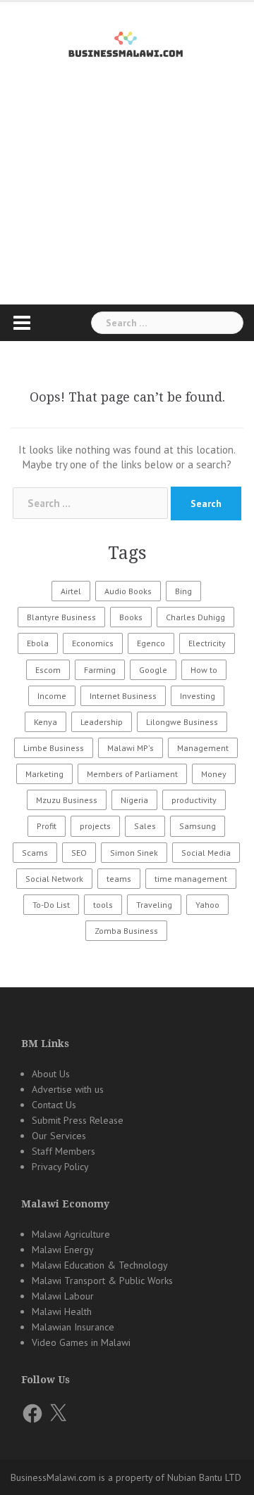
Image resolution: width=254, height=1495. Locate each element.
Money (213, 774)
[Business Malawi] (127, 42)
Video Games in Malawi (81, 1342)
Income (51, 696)
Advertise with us (68, 1089)
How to (203, 670)
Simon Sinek (134, 852)
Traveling (154, 904)
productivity (194, 800)
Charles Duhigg (195, 617)
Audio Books (128, 591)
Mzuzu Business (66, 800)
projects (95, 826)
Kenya (45, 722)
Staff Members (63, 1151)
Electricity (207, 643)
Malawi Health (62, 1311)
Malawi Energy (63, 1249)
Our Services (59, 1135)
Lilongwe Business (182, 722)
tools (103, 904)
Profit (46, 826)
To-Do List (51, 904)
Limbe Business (53, 748)
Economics (93, 643)
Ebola (38, 643)
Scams (35, 852)
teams (119, 878)
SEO (79, 852)
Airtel (71, 591)
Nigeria (134, 800)
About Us (51, 1073)
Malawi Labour (63, 1296)
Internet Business (123, 696)
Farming (100, 670)
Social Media (206, 852)
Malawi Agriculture (71, 1234)
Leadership (101, 722)
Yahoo (207, 904)
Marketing (44, 774)
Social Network (54, 878)
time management (191, 878)
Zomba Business (126, 930)
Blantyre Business (61, 617)
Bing (183, 591)
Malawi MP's (130, 748)
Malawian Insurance (73, 1327)
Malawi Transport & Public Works (102, 1280)
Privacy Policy (60, 1166)
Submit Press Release (77, 1120)
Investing (197, 696)
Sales (145, 826)
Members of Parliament (132, 774)
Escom (48, 670)
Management (203, 748)
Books (131, 617)
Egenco (151, 643)
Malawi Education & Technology (100, 1265)
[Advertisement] (127, 206)
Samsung (197, 826)
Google (153, 670)
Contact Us (54, 1104)
